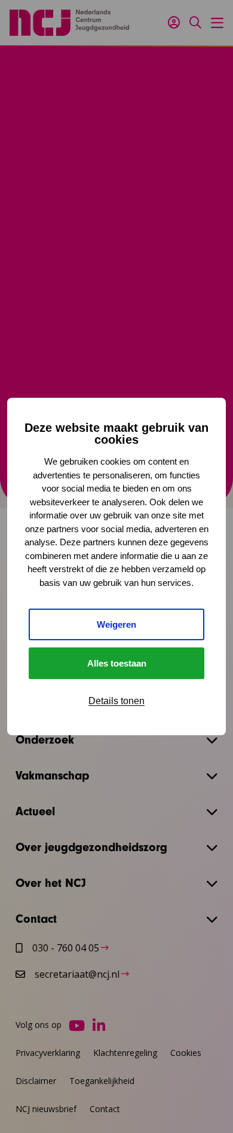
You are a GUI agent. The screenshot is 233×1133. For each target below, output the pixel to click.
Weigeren (116, 624)
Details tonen (116, 701)
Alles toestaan (116, 663)
